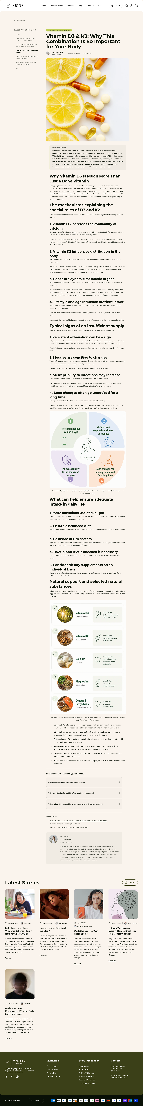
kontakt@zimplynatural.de (119, 1075)
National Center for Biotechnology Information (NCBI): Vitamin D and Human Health (78, 820)
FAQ (17, 68)
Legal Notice (84, 1066)
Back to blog (21, 20)
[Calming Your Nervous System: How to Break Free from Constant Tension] (123, 904)
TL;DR (18, 34)
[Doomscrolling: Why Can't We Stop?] (54, 904)
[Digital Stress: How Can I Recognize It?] (88, 904)
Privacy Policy (84, 1069)
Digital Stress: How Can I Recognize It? (86, 932)
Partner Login (52, 1066)
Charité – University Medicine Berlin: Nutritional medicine (69, 827)
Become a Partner (54, 1076)
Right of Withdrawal (86, 1073)
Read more (8, 958)
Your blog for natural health (59, 30)
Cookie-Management (87, 1083)
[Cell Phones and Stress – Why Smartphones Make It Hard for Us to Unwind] (20, 904)
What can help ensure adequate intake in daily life (27, 57)
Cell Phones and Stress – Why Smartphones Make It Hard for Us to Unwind (18, 931)
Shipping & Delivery (86, 1076)
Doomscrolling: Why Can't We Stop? (53, 930)
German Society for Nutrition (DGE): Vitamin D (65, 824)
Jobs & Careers (52, 1069)
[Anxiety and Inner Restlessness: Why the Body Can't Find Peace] (20, 984)
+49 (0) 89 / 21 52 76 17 (119, 1078)
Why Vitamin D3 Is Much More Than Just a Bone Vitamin (26, 39)
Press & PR (51, 1073)
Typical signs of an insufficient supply (27, 51)
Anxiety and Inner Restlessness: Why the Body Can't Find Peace (19, 1011)
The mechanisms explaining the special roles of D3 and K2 (26, 45)
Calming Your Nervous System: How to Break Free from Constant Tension (122, 931)
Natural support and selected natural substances (26, 63)
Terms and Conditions (87, 1080)
